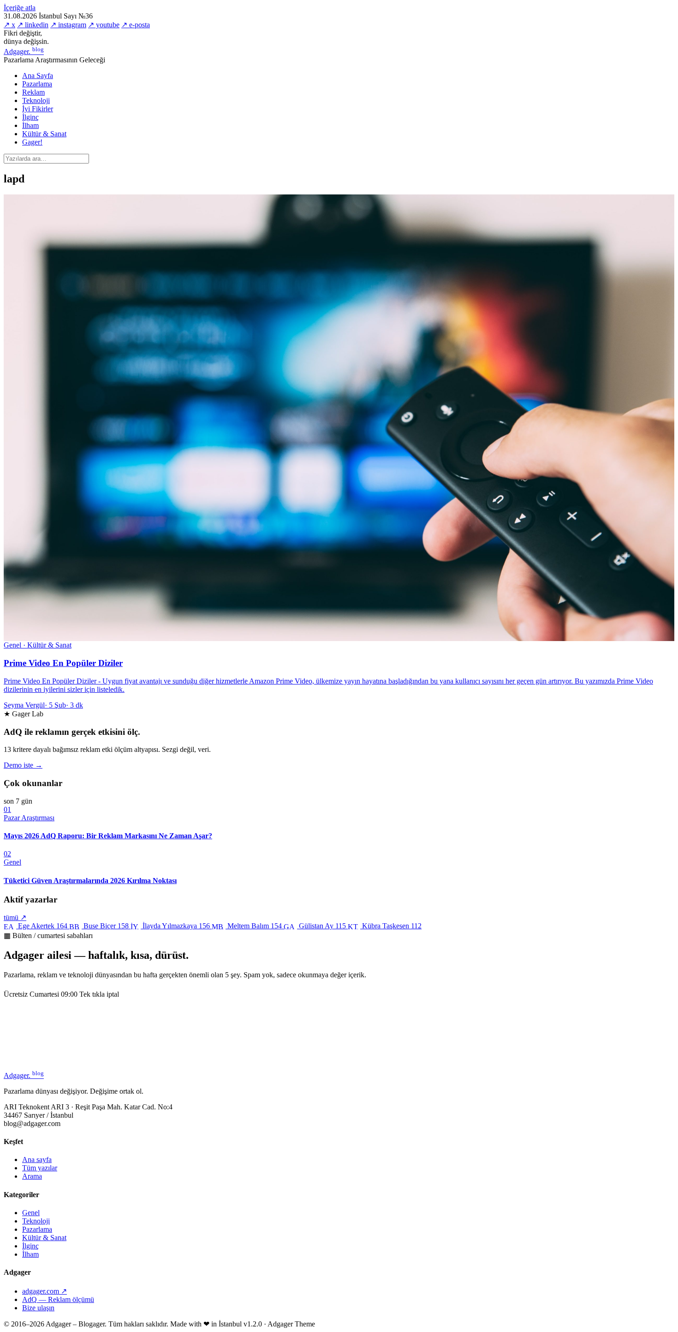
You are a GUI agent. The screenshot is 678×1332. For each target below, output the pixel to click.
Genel (31, 1213)
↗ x (9, 25)
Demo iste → (23, 765)
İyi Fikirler (37, 109)
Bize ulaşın (38, 1308)
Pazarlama (37, 84)
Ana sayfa (37, 1159)
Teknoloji (36, 100)
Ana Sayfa (37, 75)
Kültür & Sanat (44, 134)
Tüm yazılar (39, 1168)
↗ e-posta (135, 25)
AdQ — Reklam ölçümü (58, 1299)
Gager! (32, 142)
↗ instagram (68, 25)
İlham (30, 125)
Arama (32, 1176)
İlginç (30, 117)
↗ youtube (103, 25)
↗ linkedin (32, 25)
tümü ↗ (15, 917)
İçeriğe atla (20, 8)
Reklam (33, 92)
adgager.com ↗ (44, 1291)
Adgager (24, 51)
